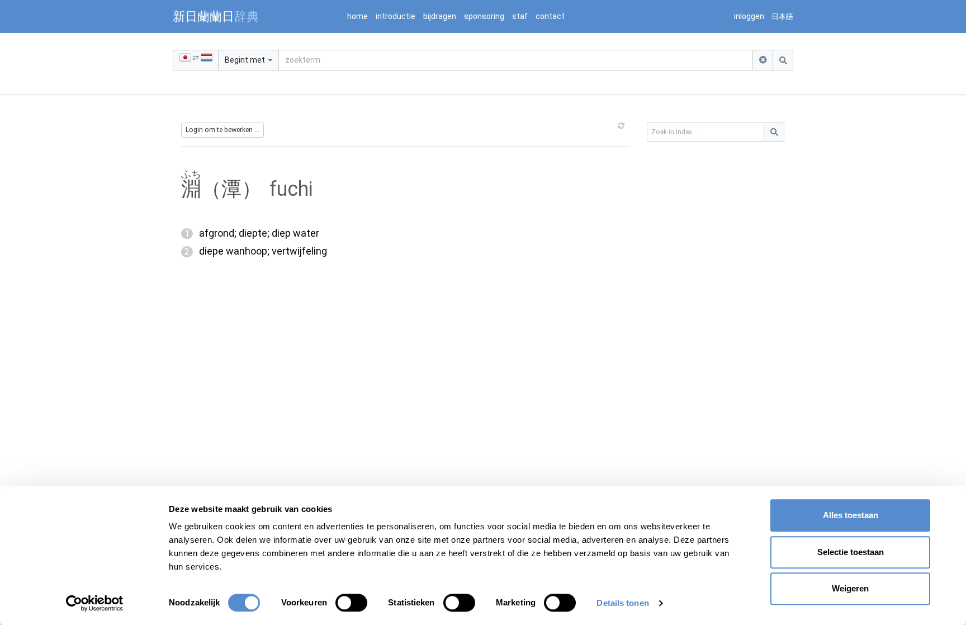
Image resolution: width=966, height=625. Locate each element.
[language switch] (196, 60)
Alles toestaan (850, 515)
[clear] (762, 60)
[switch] (351, 603)
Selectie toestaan (850, 552)
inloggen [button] (749, 16)
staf (520, 16)
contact (550, 16)
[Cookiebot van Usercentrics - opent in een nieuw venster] (95, 603)
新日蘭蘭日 (216, 16)
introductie (395, 16)
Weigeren (850, 588)
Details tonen (622, 603)
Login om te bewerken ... (222, 130)
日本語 (782, 16)
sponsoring (484, 16)
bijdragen (439, 16)
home (357, 16)
